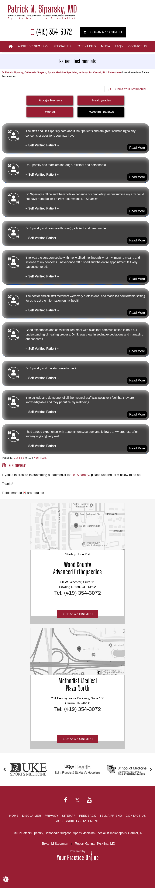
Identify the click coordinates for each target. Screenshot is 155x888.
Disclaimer (31, 815)
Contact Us (137, 46)
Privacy (51, 815)
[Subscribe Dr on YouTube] (89, 800)
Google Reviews (50, 100)
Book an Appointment (105, 32)
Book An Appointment (77, 614)
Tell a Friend (111, 815)
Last (43, 458)
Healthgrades (101, 100)
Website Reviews (101, 112)
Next (36, 458)
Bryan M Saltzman (55, 843)
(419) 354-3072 (54, 31)
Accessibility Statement (77, 821)
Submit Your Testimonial (130, 89)
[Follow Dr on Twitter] (77, 800)
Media (105, 46)
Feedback (87, 815)
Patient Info (86, 46)
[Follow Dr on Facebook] (65, 800)
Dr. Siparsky (80, 474)
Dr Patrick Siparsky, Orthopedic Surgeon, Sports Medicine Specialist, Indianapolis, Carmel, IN (53, 72)
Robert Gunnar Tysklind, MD (95, 843)
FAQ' (119, 46)
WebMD (50, 112)
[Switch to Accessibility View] (5, 879)
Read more (137, 147)
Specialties (62, 46)
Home (10, 46)
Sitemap (69, 815)
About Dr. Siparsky (33, 46)
